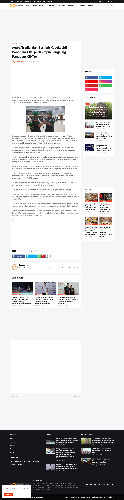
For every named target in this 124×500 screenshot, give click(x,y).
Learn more (14, 490)
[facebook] (94, 1)
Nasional (71, 6)
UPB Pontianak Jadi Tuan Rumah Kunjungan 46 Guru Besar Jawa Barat (103, 124)
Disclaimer (49, 1)
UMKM (13, 465)
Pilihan (61, 6)
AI (11, 461)
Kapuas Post (24, 265)
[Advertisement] (62, 25)
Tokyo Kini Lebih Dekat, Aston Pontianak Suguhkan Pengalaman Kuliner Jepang (105, 231)
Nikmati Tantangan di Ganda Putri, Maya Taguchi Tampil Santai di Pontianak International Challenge (44, 300)
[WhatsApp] (39, 256)
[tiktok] (111, 1)
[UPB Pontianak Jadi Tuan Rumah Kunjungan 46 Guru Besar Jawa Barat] (89, 125)
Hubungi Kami (28, 1)
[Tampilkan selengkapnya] (50, 256)
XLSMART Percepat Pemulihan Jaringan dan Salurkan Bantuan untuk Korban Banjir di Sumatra (103, 147)
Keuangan (18, 461)
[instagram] (97, 1)
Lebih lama (76, 397)
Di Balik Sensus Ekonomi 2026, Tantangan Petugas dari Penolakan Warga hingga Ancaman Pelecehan (103, 440)
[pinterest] (100, 1)
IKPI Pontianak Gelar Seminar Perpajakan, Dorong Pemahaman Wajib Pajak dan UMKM (104, 135)
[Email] (46, 256)
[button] (107, 6)
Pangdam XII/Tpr (33, 251)
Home (11, 1)
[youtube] (108, 1)
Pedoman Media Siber (39, 1)
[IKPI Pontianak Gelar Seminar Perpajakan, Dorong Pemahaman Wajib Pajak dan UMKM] (89, 135)
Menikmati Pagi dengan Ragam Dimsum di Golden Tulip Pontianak (90, 206)
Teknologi (13, 452)
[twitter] (103, 1)
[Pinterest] (43, 256)
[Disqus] (45, 367)
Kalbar (41, 6)
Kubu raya (24, 251)
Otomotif (90, 6)
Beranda (14, 43)
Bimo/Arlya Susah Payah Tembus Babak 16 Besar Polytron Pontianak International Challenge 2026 (21, 300)
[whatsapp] (105, 1)
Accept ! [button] (8, 494)
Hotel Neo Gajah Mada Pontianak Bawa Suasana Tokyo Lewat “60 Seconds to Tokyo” (105, 207)
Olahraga (81, 6)
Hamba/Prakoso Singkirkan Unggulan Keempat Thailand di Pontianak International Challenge (68, 300)
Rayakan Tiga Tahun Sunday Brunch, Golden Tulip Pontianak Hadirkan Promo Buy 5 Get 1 (91, 230)
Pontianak (36, 461)
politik (20, 465)
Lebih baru (14, 397)
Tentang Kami (18, 1)
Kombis (51, 6)
